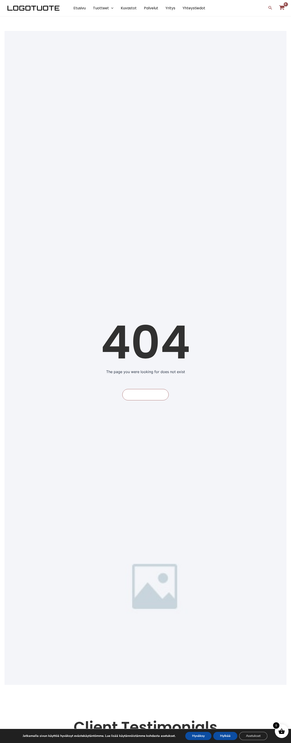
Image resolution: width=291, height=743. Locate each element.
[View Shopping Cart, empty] (281, 8)
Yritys (170, 8)
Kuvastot (129, 8)
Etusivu (79, 8)
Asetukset (253, 736)
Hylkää (225, 736)
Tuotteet (101, 8)
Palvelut (151, 8)
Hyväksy (198, 736)
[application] (111, 8)
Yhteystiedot (194, 8)
